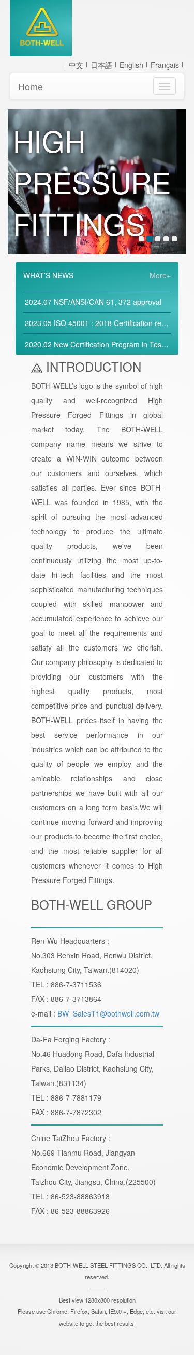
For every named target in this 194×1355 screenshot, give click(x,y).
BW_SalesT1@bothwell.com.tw (108, 1013)
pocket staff (26, 925)
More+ (160, 275)
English (131, 65)
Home (30, 86)
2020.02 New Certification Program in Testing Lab (106, 344)
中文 (76, 65)
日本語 (101, 65)
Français (165, 65)
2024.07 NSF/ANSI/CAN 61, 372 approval (93, 301)
